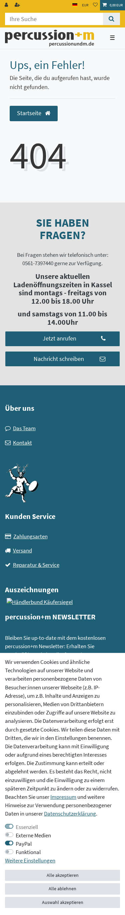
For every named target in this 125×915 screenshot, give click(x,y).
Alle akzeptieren (63, 875)
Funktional (28, 852)
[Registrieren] (18, 5)
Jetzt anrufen (59, 338)
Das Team (24, 428)
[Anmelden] (7, 5)
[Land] (75, 5)
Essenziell (27, 827)
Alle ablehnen (62, 889)
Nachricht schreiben (59, 359)
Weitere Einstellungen (30, 860)
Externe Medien (33, 835)
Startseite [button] (30, 113)
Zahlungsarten (30, 536)
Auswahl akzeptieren (62, 902)
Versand (22, 550)
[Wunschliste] (95, 5)
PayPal (24, 843)
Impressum (63, 796)
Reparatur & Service (36, 564)
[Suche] (111, 19)
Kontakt (22, 442)
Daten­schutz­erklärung (70, 813)
